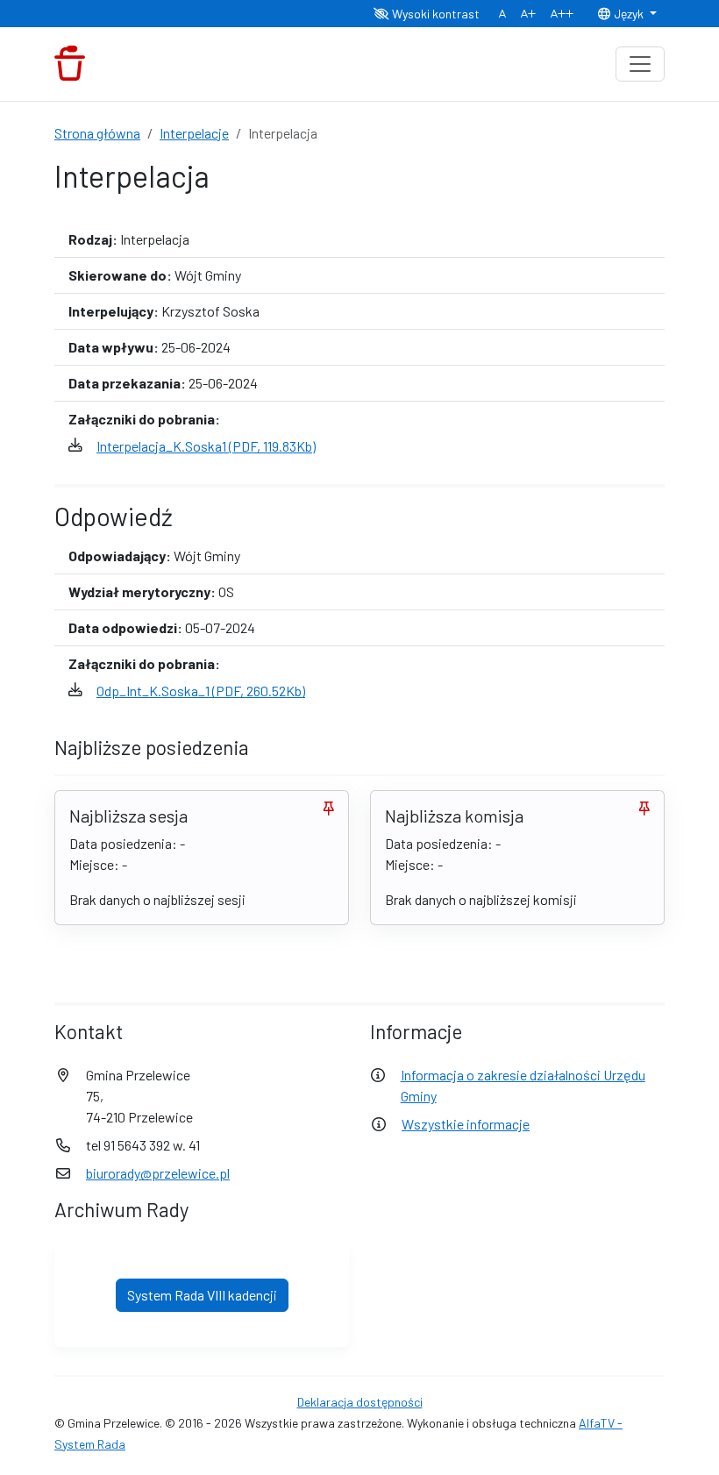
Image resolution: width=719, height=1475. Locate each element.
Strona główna (97, 133)
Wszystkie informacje (466, 1123)
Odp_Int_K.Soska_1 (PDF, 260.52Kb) (200, 690)
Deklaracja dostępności (360, 1401)
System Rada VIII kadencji (202, 1294)
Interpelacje (194, 133)
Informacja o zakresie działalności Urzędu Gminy (523, 1085)
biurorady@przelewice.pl (158, 1173)
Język (628, 13)
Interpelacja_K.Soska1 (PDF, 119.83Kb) (206, 446)
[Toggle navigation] (640, 64)
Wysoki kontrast (434, 13)
